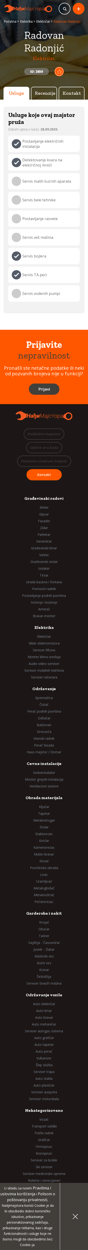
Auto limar (44, 1010)
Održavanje (44, 688)
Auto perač (44, 1051)
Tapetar (44, 813)
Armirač (44, 609)
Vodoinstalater (44, 772)
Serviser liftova (44, 650)
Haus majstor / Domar (44, 752)
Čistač (44, 704)
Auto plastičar (44, 1085)
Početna (10, 21)
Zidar (44, 527)
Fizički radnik (44, 1133)
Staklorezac (44, 834)
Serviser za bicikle (44, 1160)
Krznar (44, 969)
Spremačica (44, 698)
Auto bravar (44, 1017)
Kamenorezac (44, 847)
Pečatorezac (44, 901)
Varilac (44, 555)
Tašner (44, 936)
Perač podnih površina (44, 711)
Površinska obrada (44, 868)
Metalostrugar (44, 820)
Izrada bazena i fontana (44, 582)
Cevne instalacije (44, 763)
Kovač (44, 861)
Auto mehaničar (44, 1024)
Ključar (44, 806)
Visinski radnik (44, 738)
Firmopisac (44, 1146)
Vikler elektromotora (44, 643)
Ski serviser (44, 1167)
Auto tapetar (44, 1044)
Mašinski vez (44, 956)
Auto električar (44, 1004)
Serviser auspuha (44, 1092)
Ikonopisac (44, 1153)
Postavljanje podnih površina (44, 595)
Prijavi (44, 389)
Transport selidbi (44, 1126)
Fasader (44, 521)
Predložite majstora (44, 434)
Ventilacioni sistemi (44, 786)
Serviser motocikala (44, 1099)
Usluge (16, 93)
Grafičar (44, 1140)
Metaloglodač (44, 888)
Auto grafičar (44, 1038)
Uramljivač (44, 881)
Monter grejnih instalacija (44, 779)
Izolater (44, 568)
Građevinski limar (44, 548)
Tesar (44, 575)
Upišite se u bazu (44, 447)
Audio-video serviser (44, 663)
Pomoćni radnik (44, 589)
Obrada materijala (44, 797)
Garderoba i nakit (44, 913)
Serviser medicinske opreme (44, 1173)
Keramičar (44, 541)
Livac (44, 874)
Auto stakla (44, 1078)
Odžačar (44, 718)
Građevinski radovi (44, 498)
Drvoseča (44, 731)
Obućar (44, 929)
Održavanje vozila (44, 994)
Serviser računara (44, 677)
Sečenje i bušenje (44, 602)
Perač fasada (44, 745)
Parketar (44, 534)
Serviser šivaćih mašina (44, 983)
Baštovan (44, 725)
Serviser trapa (44, 1071)
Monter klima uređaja (44, 657)
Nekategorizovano (44, 1110)
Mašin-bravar (44, 854)
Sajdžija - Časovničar (44, 942)
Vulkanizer (44, 1058)
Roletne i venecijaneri (44, 1180)
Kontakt (72, 93)
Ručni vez (44, 963)
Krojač (44, 922)
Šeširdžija (44, 976)
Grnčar (44, 840)
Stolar (44, 827)
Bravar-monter (44, 616)
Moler (44, 507)
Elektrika (26, 21)
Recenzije (45, 93)
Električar (43, 21)
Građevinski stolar (44, 561)
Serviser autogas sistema (44, 1031)
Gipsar (44, 514)
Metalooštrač (44, 895)
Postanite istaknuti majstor (44, 461)
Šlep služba (44, 1065)
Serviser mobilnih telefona (44, 670)
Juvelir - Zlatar (44, 949)
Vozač (44, 1119)
